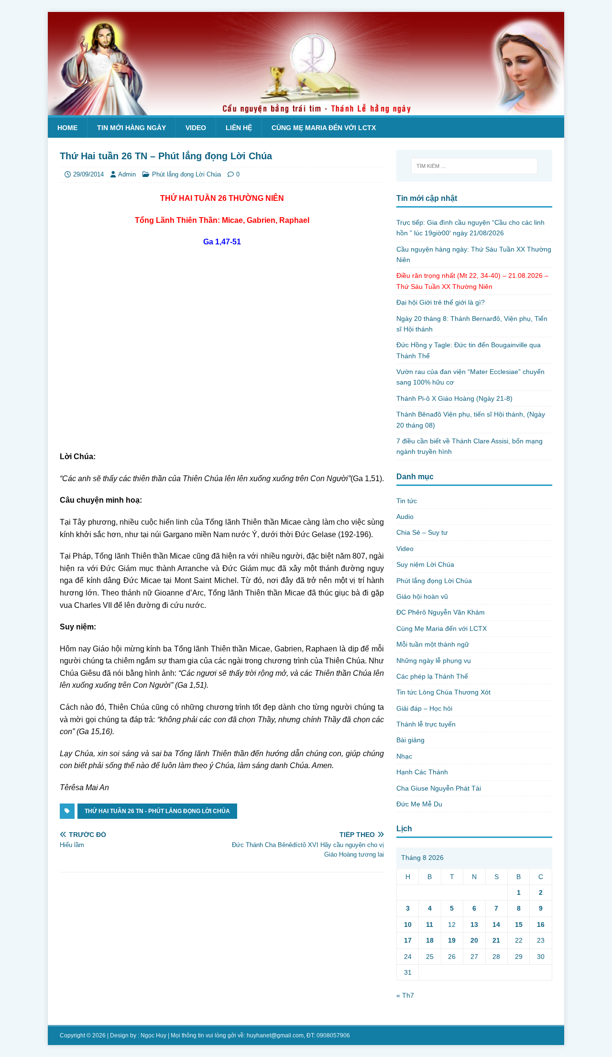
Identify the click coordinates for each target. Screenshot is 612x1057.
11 (429, 924)
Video (196, 128)
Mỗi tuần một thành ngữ (432, 644)
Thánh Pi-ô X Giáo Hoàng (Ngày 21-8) (454, 398)
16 (541, 924)
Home (67, 128)
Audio (405, 516)
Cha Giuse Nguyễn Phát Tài (438, 788)
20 (474, 940)
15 (519, 924)
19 (452, 940)
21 (496, 940)
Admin (127, 174)
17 (408, 940)
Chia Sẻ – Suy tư (422, 532)
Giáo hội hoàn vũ (422, 596)
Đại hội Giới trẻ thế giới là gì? (440, 302)
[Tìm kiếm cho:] (474, 166)
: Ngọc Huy (152, 1035)
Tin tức (406, 501)
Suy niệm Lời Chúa (425, 564)
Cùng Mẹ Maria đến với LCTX (324, 128)
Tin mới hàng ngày (131, 128)
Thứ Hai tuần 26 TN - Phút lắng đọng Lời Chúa (157, 811)
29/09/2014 (88, 174)
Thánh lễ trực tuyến (426, 724)
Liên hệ (239, 128)
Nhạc (404, 756)
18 (430, 940)
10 (408, 924)
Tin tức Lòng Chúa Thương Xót (443, 692)
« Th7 (405, 995)
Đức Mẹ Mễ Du (419, 804)
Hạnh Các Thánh (422, 772)
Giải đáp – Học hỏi (424, 708)
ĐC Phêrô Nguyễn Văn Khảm (440, 612)
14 (496, 924)
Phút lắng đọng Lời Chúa (186, 174)
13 (474, 924)
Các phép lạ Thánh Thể (432, 676)
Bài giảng (410, 740)
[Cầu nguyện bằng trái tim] (306, 110)
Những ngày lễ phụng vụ (433, 660)
